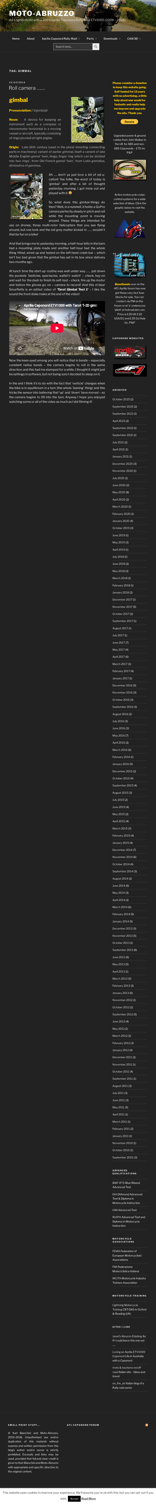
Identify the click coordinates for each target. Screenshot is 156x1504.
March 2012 (119, 1035)
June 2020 (119, 485)
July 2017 (118, 635)
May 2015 (118, 814)
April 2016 (118, 742)
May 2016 (118, 735)
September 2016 (122, 706)
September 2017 (122, 621)
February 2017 (121, 671)
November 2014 (122, 857)
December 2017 (122, 599)
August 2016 (120, 714)
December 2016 (122, 685)
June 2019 (118, 535)
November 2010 (122, 1143)
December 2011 (122, 1057)
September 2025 (122, 406)
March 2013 (119, 978)
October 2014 (121, 864)
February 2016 (121, 757)
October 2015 (121, 778)
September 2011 (122, 1078)
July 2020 (118, 478)
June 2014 (118, 885)
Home (16, 38)
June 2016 (118, 728)
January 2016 (120, 764)
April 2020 (118, 499)
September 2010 (122, 1157)
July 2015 (118, 799)
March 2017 (119, 664)
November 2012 (122, 1000)
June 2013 (118, 957)
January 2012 (120, 1050)
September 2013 (122, 949)
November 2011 (122, 1064)
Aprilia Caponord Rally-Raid (59, 38)
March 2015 (119, 828)
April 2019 (118, 549)
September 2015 (122, 785)
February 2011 (121, 1128)
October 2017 (120, 613)
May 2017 (118, 649)
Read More (88, 1498)
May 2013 (118, 964)
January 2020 (120, 520)
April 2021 (118, 449)
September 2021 (122, 435)
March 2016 (119, 749)
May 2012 (118, 1028)
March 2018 (119, 578)
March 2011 (119, 1121)
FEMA (116, 1251)
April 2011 (118, 1114)
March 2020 (120, 506)
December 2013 (122, 928)
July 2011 (118, 1093)
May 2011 (118, 1107)
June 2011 (118, 1100)
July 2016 (118, 721)
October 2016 (121, 699)
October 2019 (121, 528)
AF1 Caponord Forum (83, 1425)
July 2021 (118, 442)
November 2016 (122, 692)
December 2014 (122, 849)
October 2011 (120, 1071)
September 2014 (122, 871)
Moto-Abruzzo (42, 13)
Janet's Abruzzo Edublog (127, 1336)
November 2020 (122, 470)
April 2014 (118, 900)
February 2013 (121, 985)
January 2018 (120, 592)
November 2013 (122, 935)
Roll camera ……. (27, 88)
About (31, 38)
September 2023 (122, 413)
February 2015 (121, 835)
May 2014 (118, 892)
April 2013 (118, 971)
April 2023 (118, 420)
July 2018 (118, 556)
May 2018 (118, 571)
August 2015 (120, 792)
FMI (114, 1266)
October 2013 (121, 942)
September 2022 (122, 428)
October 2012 (120, 1007)
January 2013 (120, 993)
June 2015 (118, 807)
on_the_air (118, 1383)
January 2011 (120, 1136)
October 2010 (121, 1150)
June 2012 (118, 1021)
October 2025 (121, 399)
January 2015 (120, 842)
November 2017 (122, 606)
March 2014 (119, 907)
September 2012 (122, 1014)
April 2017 (118, 656)
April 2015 (118, 821)
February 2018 (121, 585)
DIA (114, 1194)
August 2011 (120, 1085)
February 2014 (121, 914)
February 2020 (121, 513)
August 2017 (120, 628)
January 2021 (120, 456)
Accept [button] (74, 1498)
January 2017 (120, 678)
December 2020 (122, 463)
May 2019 (118, 542)
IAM (115, 1210)
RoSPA (116, 1217)
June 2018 (118, 563)
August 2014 (120, 878)
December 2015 (122, 771)
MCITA (116, 1278)
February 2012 (121, 1043)
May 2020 (118, 492)
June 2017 (118, 642)
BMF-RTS (118, 1182)
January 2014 (120, 921)
